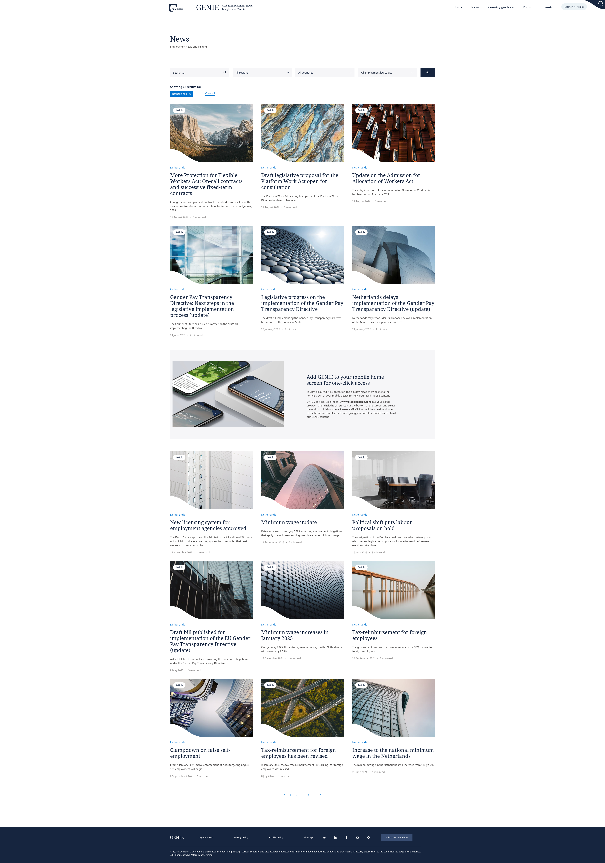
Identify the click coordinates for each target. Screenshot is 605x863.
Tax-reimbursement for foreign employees (389, 635)
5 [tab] (314, 795)
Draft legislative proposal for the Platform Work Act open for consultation (299, 181)
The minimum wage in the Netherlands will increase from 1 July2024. (393, 765)
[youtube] (357, 837)
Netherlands (177, 167)
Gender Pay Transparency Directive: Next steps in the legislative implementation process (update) (202, 306)
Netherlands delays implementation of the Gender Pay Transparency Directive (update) (393, 303)
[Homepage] (211, 8)
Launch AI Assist (574, 7)
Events (547, 7)
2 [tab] (296, 795)
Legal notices (206, 837)
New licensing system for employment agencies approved (208, 525)
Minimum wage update (289, 522)
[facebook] (346, 837)
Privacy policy (241, 837)
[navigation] (256, 837)
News (475, 7)
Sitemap (308, 837)
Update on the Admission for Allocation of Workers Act (386, 178)
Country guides (500, 7)
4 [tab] (308, 795)
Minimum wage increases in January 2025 (295, 635)
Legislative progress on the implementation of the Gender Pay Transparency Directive (302, 303)
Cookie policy (276, 837)
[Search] (601, 4)
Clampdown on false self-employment (200, 752)
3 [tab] (302, 795)
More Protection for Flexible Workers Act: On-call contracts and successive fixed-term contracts (206, 184)
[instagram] (368, 837)
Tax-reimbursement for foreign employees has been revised (298, 752)
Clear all (210, 93)
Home (457, 7)
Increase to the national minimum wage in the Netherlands (393, 752)
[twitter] (324, 837)
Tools (527, 7)
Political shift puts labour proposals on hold (382, 525)
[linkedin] (335, 837)
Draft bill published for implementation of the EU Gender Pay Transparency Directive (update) (210, 641)
